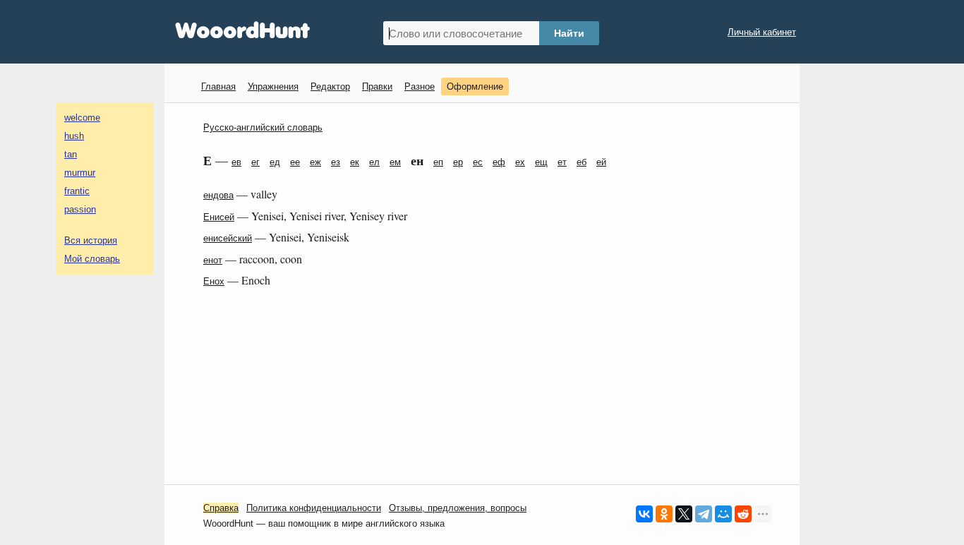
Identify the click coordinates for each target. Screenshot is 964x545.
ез (335, 162)
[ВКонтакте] (644, 513)
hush (74, 136)
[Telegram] (703, 513)
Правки (377, 86)
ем (395, 162)
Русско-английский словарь (263, 127)
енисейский (227, 238)
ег (255, 162)
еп (438, 162)
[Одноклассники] (664, 513)
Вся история (90, 240)
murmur (79, 172)
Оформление (475, 86)
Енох (213, 281)
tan (70, 154)
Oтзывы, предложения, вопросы (457, 508)
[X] (683, 513)
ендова (218, 195)
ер (458, 162)
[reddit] (743, 513)
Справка (221, 508)
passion (80, 209)
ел (374, 162)
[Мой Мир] (723, 513)
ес (478, 162)
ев (236, 162)
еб (581, 162)
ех (520, 162)
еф (499, 162)
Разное (419, 86)
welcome (82, 117)
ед (275, 162)
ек (354, 162)
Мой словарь (92, 258)
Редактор (330, 86)
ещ (541, 162)
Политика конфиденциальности (313, 508)
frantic (77, 191)
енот (212, 260)
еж (315, 162)
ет (562, 162)
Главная (218, 86)
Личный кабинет (762, 32)
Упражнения (273, 86)
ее (295, 162)
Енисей (218, 217)
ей (601, 162)
